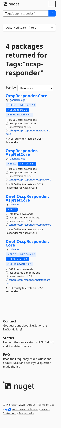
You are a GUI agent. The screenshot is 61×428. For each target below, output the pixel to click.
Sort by (11, 87)
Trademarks (26, 413)
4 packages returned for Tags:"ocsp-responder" (26, 59)
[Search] (52, 13)
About (31, 405)
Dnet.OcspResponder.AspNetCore (27, 198)
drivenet (14, 204)
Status (8, 338)
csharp (13, 130)
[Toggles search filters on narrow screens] (52, 27)
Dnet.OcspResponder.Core (27, 243)
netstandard (43, 130)
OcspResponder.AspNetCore (22, 152)
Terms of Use (45, 405)
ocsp (8, 134)
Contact (9, 321)
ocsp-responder (26, 130)
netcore (46, 179)
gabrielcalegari (18, 99)
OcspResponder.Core (26, 96)
